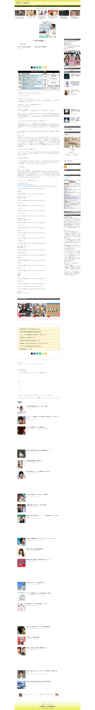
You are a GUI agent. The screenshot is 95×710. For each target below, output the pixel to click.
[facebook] (34, 67)
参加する (79, 210)
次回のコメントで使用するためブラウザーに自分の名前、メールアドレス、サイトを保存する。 (35, 395)
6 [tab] (48, 20)
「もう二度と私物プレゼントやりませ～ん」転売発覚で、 (37, 494)
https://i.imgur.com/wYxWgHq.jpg (23, 106)
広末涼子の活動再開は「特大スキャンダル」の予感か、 (37, 406)
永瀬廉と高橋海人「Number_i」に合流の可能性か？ (36, 504)
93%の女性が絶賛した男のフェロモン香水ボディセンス (48, 8)
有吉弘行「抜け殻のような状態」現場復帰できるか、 (37, 647)
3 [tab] (45, 20)
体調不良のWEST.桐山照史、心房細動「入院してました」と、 (38, 559)
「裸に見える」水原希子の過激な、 (33, 637)
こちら (67, 48)
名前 (19, 381)
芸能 (33, 5)
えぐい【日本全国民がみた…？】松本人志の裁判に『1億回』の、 (39, 593)
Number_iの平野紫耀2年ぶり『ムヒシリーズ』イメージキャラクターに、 (41, 538)
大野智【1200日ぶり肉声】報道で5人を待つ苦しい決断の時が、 (39, 681)
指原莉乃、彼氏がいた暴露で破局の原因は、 (35, 549)
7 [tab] (49, 20)
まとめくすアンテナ (67, 177)
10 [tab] (52, 20)
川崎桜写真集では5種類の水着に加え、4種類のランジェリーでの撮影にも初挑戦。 (75, 83)
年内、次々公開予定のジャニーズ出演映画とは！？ (36, 427)
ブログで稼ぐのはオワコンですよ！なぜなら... (47, 704)
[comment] (45, 67)
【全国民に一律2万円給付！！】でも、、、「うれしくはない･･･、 (75, 91)
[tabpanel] (20, 14)
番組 (19, 362)
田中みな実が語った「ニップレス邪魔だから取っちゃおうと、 (38, 471)
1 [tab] (42, 20)
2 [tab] (43, 20)
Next (79, 14)
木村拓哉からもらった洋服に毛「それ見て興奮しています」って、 (64, 18)
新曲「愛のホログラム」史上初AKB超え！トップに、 (37, 603)
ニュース (47, 5)
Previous (16, 14)
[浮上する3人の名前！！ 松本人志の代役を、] (37, 67)
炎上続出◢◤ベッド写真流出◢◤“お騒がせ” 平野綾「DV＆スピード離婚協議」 (75, 119)
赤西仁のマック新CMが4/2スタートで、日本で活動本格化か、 (38, 626)
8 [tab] (50, 20)
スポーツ (61, 5)
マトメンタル (66, 178)
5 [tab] (47, 20)
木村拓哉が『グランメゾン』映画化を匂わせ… (35, 582)
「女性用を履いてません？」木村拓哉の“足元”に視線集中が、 (75, 110)
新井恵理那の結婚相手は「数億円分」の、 (34, 460)
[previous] (18, 314)
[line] (40, 67)
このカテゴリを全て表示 (72, 209)
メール (19, 386)
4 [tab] (46, 20)
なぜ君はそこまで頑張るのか (23, 3)
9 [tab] (51, 20)
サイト (19, 390)
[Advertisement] (38, 57)
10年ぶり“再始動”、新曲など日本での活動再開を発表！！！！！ (39, 450)
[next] (59, 314)
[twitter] (32, 67)
